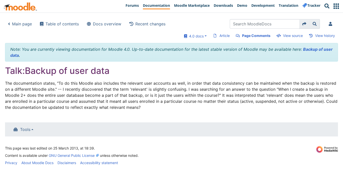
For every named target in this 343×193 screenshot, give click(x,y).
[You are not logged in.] (331, 24)
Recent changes (150, 23)
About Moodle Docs (37, 163)
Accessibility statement (99, 163)
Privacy (11, 163)
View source (293, 35)
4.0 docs (195, 36)
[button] (336, 6)
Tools (25, 129)
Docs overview (107, 23)
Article (224, 35)
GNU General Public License (72, 155)
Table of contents (62, 23)
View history (325, 35)
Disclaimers (67, 163)
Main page (22, 23)
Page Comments (256, 35)
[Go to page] (304, 24)
